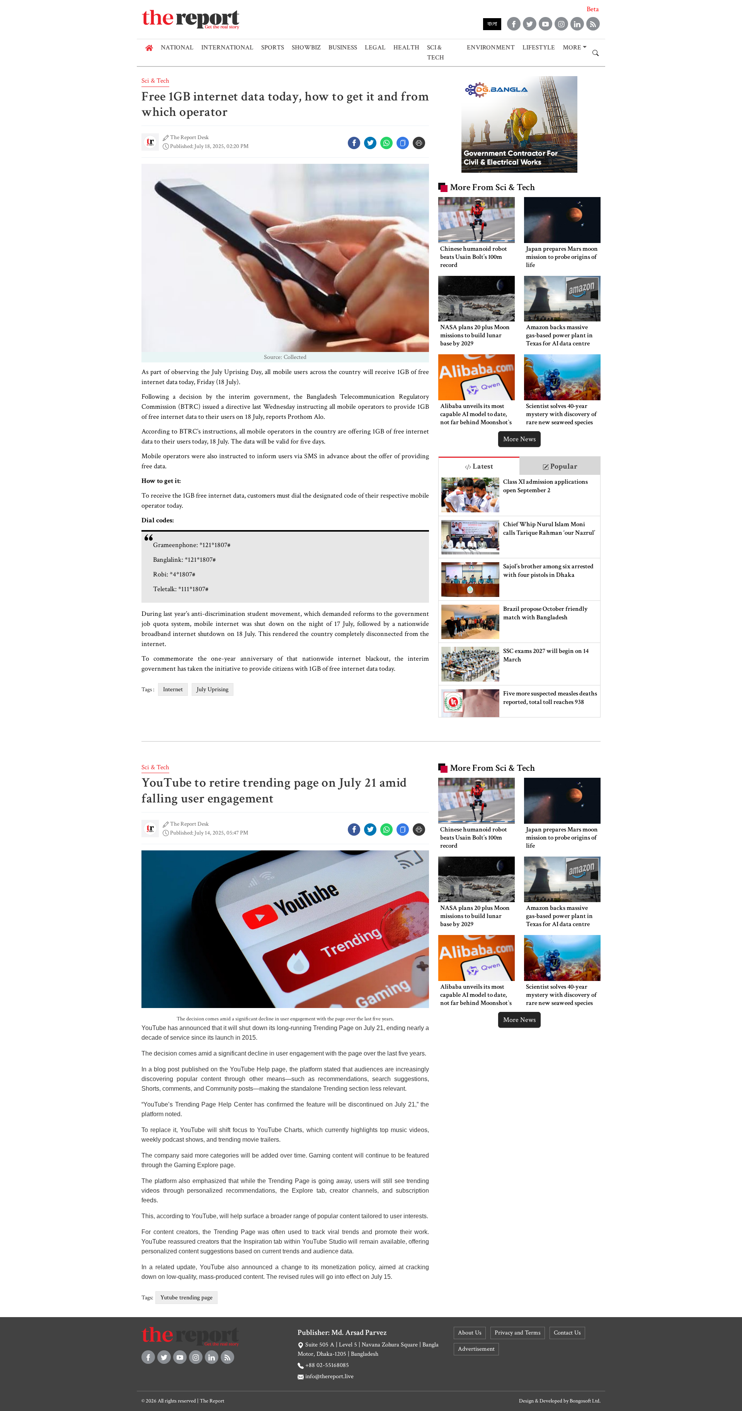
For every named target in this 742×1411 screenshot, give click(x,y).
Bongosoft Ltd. (585, 1400)
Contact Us (567, 1333)
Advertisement (476, 1349)
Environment (491, 47)
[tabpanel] (519, 596)
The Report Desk (189, 137)
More (572, 47)
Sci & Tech (435, 52)
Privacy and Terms (518, 1333)
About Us (470, 1333)
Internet (173, 689)
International (227, 47)
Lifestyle (538, 47)
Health (406, 47)
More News (519, 439)
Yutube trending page (186, 1298)
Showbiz (306, 47)
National (177, 47)
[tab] (479, 466)
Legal (375, 47)
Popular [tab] (563, 466)
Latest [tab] (482, 466)
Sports (272, 47)
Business (342, 47)
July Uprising (212, 689)
